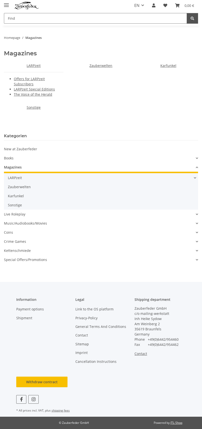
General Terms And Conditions (100, 326)
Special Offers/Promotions (25, 259)
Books (9, 158)
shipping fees (60, 410)
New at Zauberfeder (20, 149)
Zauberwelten (100, 65)
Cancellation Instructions (96, 361)
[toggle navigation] (6, 3)
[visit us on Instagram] (33, 399)
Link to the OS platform (94, 309)
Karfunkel (168, 65)
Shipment (24, 318)
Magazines (13, 167)
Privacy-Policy (86, 318)
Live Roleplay (14, 214)
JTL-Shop (176, 423)
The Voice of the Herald (33, 94)
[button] (153, 5)
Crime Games (15, 241)
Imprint (81, 352)
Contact (81, 335)
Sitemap (82, 344)
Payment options (30, 309)
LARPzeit (34, 65)
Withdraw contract (42, 382)
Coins (8, 232)
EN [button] (136, 5)
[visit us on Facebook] (21, 399)
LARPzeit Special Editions (34, 89)
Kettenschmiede (17, 250)
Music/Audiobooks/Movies (25, 223)
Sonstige (34, 107)
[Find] (192, 18)
